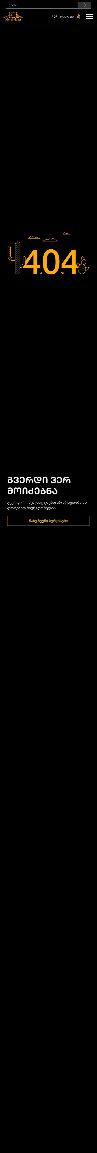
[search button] (84, 5)
